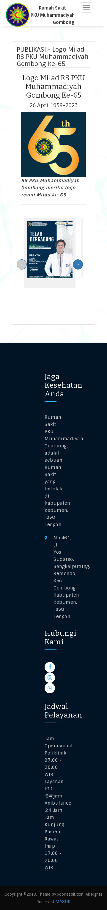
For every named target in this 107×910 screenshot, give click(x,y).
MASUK (62, 902)
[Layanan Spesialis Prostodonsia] (50, 249)
